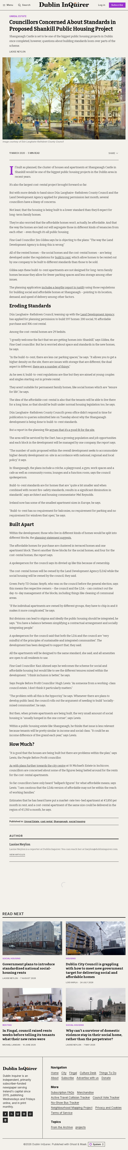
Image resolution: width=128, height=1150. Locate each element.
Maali (83, 1144)
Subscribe (117, 5)
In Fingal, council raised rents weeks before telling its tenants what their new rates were (28, 1035)
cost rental (46, 821)
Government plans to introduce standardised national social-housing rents (28, 968)
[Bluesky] (17, 1113)
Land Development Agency (97, 314)
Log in (101, 5)
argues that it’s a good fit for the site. (72, 430)
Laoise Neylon (17, 51)
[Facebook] (5, 1113)
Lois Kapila (72, 982)
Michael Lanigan (11, 1045)
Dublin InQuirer (41, 1144)
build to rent (63, 257)
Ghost (73, 1144)
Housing (71, 959)
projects (81, 1127)
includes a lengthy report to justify (63, 287)
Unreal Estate (17, 16)
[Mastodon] (5, 1120)
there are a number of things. (51, 366)
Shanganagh (61, 821)
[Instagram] (24, 1113)
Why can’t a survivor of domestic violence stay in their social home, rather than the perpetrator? (94, 1035)
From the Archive (62, 1127)
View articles (17, 854)
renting (7, 1025)
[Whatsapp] (30, 1113)
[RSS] (11, 1113)
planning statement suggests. (53, 537)
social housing (77, 821)
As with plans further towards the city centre (37, 765)
